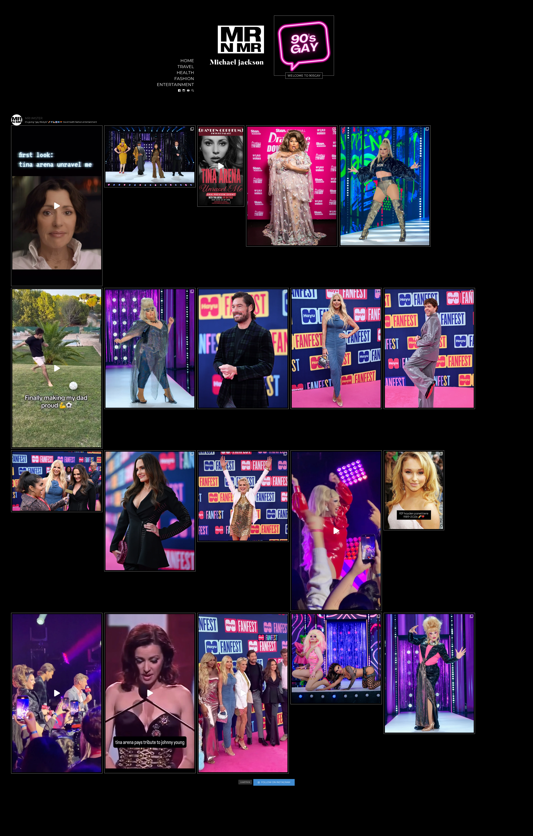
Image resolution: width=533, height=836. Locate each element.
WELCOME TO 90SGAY (304, 75)
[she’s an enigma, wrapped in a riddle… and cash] (336, 530)
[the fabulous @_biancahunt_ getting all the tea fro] (56, 481)
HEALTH (185, 72)
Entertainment (175, 84)
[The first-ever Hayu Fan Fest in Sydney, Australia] (243, 693)
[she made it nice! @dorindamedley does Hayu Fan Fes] (243, 496)
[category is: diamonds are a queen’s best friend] (150, 348)
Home (187, 60)
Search (192, 90)
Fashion (184, 78)
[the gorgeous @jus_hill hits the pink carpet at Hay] (429, 348)
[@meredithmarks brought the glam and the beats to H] (150, 510)
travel (185, 66)
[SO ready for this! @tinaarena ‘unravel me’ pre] (220, 166)
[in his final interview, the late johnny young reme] (56, 205)
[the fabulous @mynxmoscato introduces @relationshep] (56, 693)
